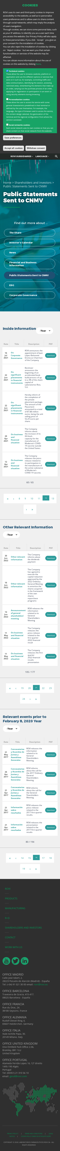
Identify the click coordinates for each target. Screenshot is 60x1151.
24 (23, 698)
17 (43, 857)
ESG (11, 285)
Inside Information (19, 328)
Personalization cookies (19, 99)
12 (46, 498)
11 (39, 498)
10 (32, 498)
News (12, 252)
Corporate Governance (23, 295)
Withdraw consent (36, 148)
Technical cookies (16, 71)
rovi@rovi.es (41, 984)
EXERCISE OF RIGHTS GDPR (41, 1136)
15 (29, 857)
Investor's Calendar (21, 242)
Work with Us (13, 947)
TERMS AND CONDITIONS (33, 1134)
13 (53, 498)
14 (22, 857)
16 (36, 857)
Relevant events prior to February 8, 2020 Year (24, 719)
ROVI (7, 888)
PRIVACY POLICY (13, 1134)
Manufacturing (15, 908)
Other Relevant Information (28, 527)
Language (42, 156)
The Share (15, 232)
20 (29, 688)
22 (43, 688)
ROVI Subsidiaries (21, 156)
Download (51, 355)
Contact (10, 937)
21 (36, 687)
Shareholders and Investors (23, 927)
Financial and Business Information (22, 264)
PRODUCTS (11, 898)
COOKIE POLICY (26, 1136)
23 (50, 688)
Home (7, 182)
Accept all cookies (13, 148)
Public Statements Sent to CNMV (29, 275)
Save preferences (12, 138)
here (38, 64)
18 (50, 857)
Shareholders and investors (33, 182)
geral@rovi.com (18, 1076)
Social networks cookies (19, 125)
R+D (7, 918)
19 (22, 688)
